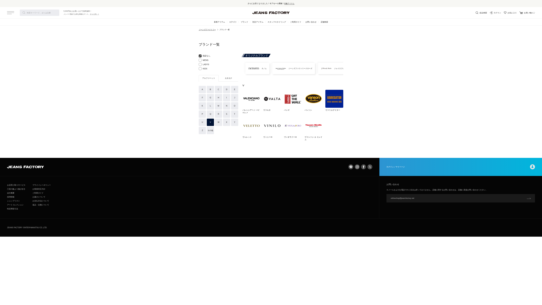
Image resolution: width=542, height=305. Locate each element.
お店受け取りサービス (16, 185)
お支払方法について (40, 201)
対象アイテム (289, 3)
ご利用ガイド (295, 22)
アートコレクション (15, 205)
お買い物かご (529, 13)
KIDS (205, 68)
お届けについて (38, 197)
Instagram (357, 166)
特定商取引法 (12, 209)
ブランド (244, 22)
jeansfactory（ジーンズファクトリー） (271, 12)
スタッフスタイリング (277, 22)
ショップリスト (13, 201)
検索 (24, 12)
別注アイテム (257, 22)
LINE (350, 166)
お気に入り (512, 13)
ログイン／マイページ (395, 167)
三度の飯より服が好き (16, 189)
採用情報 (10, 197)
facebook (363, 166)
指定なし (207, 56)
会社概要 (10, 193)
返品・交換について (40, 205)
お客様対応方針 (38, 189)
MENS (205, 60)
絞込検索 (483, 13)
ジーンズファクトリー (207, 30)
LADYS (206, 64)
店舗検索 (324, 22)
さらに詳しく (94, 14)
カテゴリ (233, 22)
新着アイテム (219, 22)
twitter (369, 166)
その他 (210, 130)
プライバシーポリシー (41, 185)
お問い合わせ (310, 22)
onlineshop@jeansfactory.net (402, 198)
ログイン (497, 13)
